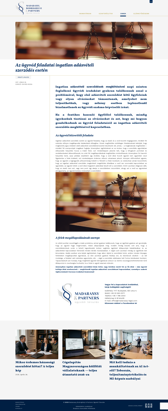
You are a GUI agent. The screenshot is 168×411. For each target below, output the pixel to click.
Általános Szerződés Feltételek (84, 408)
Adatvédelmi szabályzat (84, 406)
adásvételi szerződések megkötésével (97, 86)
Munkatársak (85, 13)
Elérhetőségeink (141, 13)
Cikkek (123, 13)
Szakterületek (106, 13)
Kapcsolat (18, 408)
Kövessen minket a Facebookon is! (121, 303)
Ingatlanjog (23, 77)
